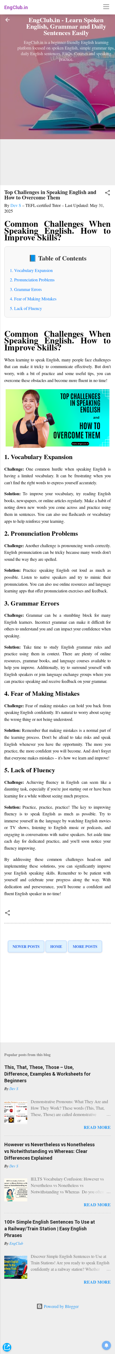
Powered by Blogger (61, 1306)
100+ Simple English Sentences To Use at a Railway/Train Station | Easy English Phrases (49, 1228)
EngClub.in (16, 7)
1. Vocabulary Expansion (31, 270)
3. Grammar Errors (26, 289)
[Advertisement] (57, 120)
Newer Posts (26, 946)
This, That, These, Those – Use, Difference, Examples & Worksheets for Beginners (47, 1073)
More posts (85, 946)
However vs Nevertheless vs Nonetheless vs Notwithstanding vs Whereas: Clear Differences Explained (49, 1151)
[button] (107, 194)
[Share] (7, 1348)
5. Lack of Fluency (26, 308)
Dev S (16, 205)
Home (56, 946)
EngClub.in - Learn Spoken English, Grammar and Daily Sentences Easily (66, 26)
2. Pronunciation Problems (32, 279)
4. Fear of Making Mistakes (33, 298)
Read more (97, 1127)
